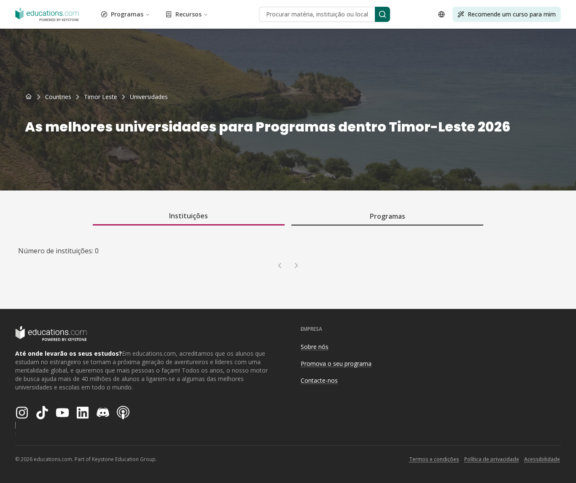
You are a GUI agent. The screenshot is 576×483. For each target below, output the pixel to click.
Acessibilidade (542, 459)
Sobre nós (314, 347)
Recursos (188, 14)
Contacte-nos (319, 380)
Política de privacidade (491, 459)
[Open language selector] (441, 14)
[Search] (382, 14)
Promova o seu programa (336, 364)
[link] (149, 97)
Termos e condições (434, 459)
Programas (127, 14)
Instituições (188, 215)
